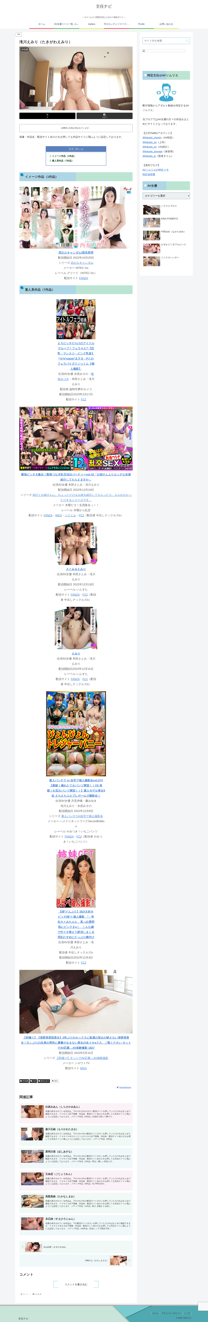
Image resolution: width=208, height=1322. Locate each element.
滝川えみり (45, 1081)
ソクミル (70, 515)
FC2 (83, 399)
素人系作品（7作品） (63, 160)
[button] (105, 116)
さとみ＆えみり (76, 569)
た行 (34, 1081)
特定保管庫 (148, 174)
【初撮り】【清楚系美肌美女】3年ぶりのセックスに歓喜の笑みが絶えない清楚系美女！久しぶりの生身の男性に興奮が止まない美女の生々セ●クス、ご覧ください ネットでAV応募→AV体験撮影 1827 (76, 1042)
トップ (187, 1313)
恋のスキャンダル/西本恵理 (76, 252)
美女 (56, 1081)
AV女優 (25, 1081)
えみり (76, 653)
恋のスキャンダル (82, 262)
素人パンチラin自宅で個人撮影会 (82, 816)
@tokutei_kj (149, 156)
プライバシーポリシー (171, 1313)
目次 (71, 148)
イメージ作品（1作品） (64, 156)
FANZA (83, 278)
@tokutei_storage (152, 151)
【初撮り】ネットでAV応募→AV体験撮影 (82, 1058)
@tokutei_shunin (151, 137)
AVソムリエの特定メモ (155, 169)
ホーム (155, 1313)
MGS (58, 515)
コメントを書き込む (76, 1284)
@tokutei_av (149, 142)
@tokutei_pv (149, 146)
